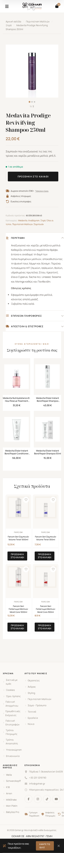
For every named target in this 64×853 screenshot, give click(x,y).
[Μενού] (7, 6)
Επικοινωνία (13, 756)
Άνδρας (32, 686)
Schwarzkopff (13, 780)
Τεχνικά (32, 711)
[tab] (29, 102)
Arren (9, 793)
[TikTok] (47, 799)
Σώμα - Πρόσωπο (37, 705)
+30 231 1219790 (37, 777)
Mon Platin (11, 805)
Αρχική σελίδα (13, 21)
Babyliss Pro (12, 812)
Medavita (22, 220)
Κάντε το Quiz (44, 846)
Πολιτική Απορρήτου (12, 703)
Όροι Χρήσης (13, 696)
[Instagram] (38, 799)
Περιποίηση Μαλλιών (38, 21)
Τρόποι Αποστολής (12, 741)
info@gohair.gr (37, 783)
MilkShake (11, 799)
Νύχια (31, 724)
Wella (9, 774)
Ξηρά (9, 25)
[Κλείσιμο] (58, 846)
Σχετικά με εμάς (12, 681)
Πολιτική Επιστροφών (13, 722)
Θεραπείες (34, 680)
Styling (31, 693)
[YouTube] (56, 799)
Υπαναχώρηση (14, 749)
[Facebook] (28, 799)
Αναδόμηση (33, 220)
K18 (8, 787)
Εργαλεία (33, 717)
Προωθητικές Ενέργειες (12, 713)
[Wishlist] (26, 500)
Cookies (10, 690)
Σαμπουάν (39, 224)
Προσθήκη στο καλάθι (33, 176)
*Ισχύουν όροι (42, 191)
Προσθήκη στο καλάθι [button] (17, 556)
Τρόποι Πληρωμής (11, 732)
